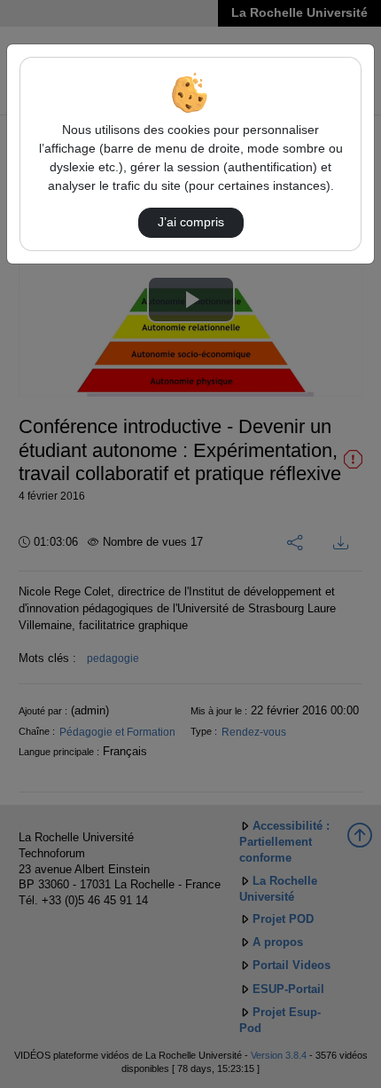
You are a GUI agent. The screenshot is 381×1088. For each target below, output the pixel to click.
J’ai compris (191, 222)
